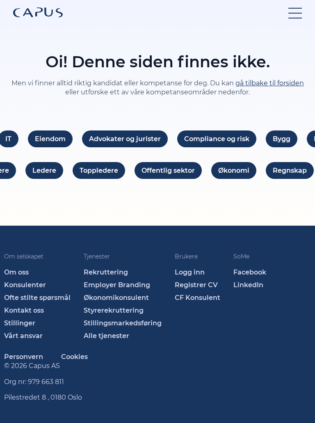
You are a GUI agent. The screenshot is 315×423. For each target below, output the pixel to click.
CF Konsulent (197, 298)
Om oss (16, 272)
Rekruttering (106, 272)
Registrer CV (196, 285)
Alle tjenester (106, 336)
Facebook (249, 272)
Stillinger (19, 323)
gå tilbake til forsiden (269, 83)
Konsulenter (25, 285)
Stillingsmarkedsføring (123, 323)
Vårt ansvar (23, 336)
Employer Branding (117, 285)
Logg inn (190, 272)
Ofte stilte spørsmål (37, 298)
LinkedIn (248, 285)
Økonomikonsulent (116, 298)
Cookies (74, 357)
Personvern (23, 357)
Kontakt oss (24, 310)
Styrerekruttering (114, 310)
